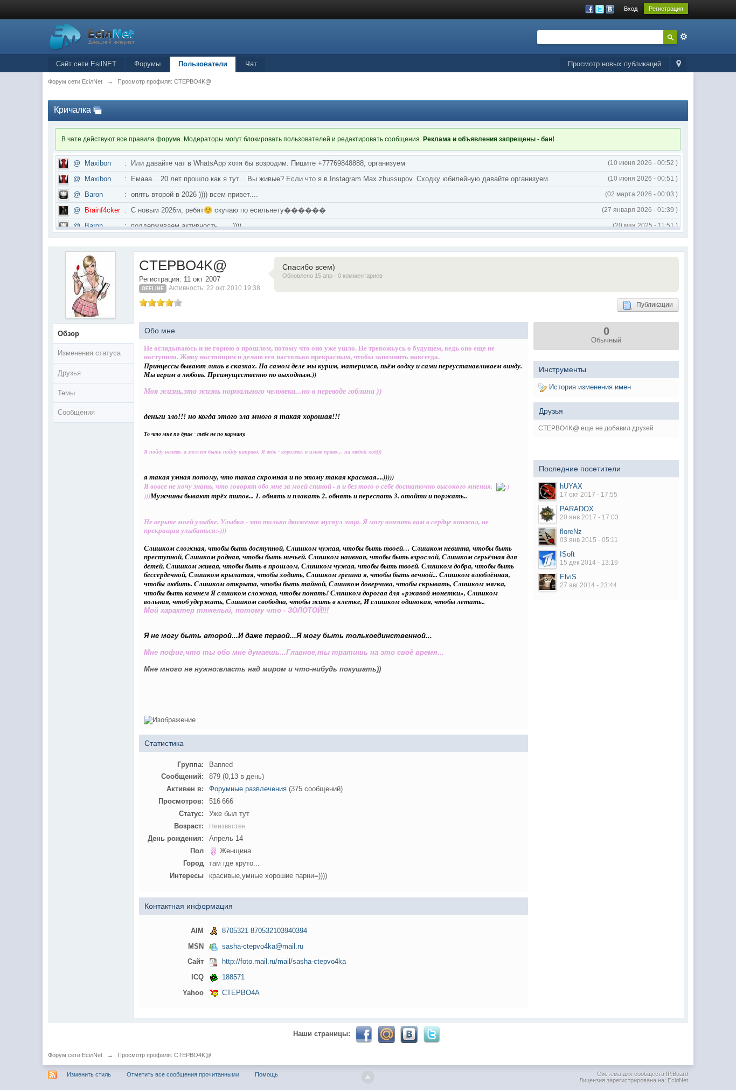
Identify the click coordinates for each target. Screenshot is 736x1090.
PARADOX (577, 509)
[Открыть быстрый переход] (678, 64)
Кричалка (72, 109)
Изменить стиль (89, 1074)
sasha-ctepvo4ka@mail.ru (262, 946)
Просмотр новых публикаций (614, 64)
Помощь (266, 1074)
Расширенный (683, 36)
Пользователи (202, 64)
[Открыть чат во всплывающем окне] (97, 109)
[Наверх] (368, 1077)
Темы (66, 393)
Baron (94, 194)
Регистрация (666, 8)
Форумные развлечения (248, 789)
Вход (630, 8)
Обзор (68, 334)
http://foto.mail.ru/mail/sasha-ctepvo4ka (284, 961)
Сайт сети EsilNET (86, 64)
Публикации (652, 305)
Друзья (69, 373)
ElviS (568, 577)
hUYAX (571, 486)
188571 (233, 977)
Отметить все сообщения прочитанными (183, 1074)
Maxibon (98, 163)
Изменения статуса (89, 353)
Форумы (147, 64)
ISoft (567, 554)
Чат (251, 64)
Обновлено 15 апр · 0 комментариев (332, 275)
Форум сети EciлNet (75, 1055)
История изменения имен (589, 387)
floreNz (571, 531)
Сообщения (76, 412)
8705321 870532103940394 (264, 931)
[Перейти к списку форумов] (92, 36)
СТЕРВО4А (241, 993)
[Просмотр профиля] (547, 491)
